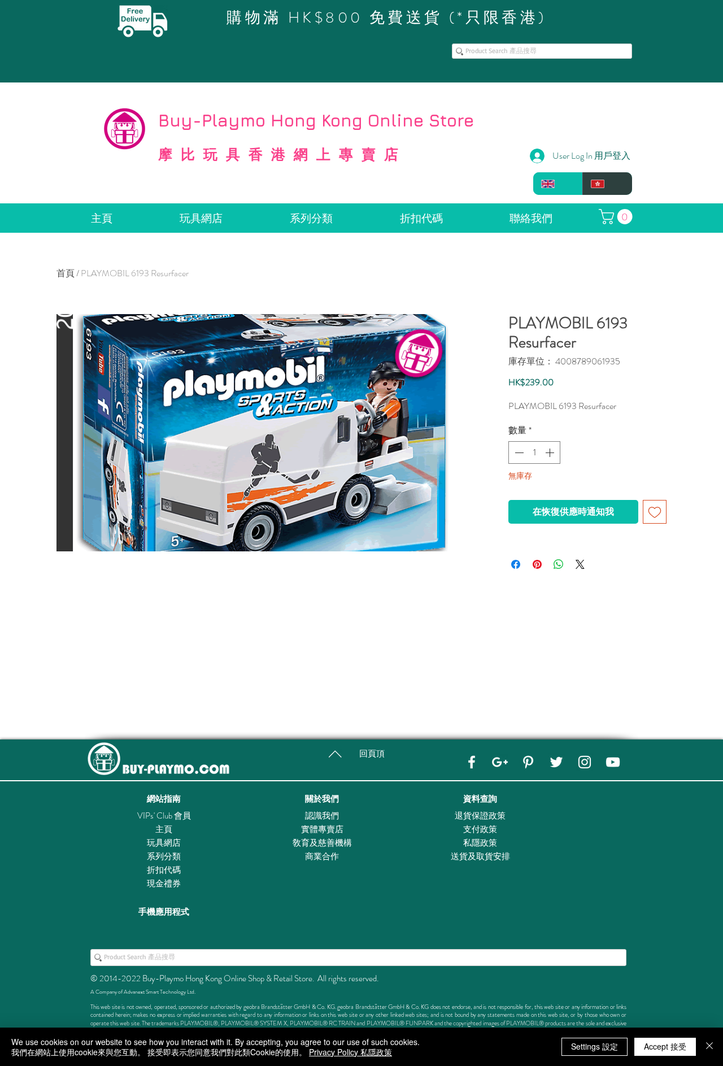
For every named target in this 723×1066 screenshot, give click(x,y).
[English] (557, 183)
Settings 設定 (594, 1046)
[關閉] (709, 1047)
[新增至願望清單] (655, 512)
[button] (617, 216)
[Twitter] (556, 762)
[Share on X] (580, 564)
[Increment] (551, 452)
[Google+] (499, 762)
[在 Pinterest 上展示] (537, 564)
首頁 (65, 273)
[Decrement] (518, 452)
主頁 (163, 829)
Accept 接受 (665, 1046)
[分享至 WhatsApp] (558, 564)
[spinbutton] (534, 452)
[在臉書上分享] (515, 564)
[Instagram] (584, 762)
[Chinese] (607, 183)
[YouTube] (612, 762)
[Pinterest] (528, 762)
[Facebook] (471, 762)
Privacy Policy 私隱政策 (350, 1052)
